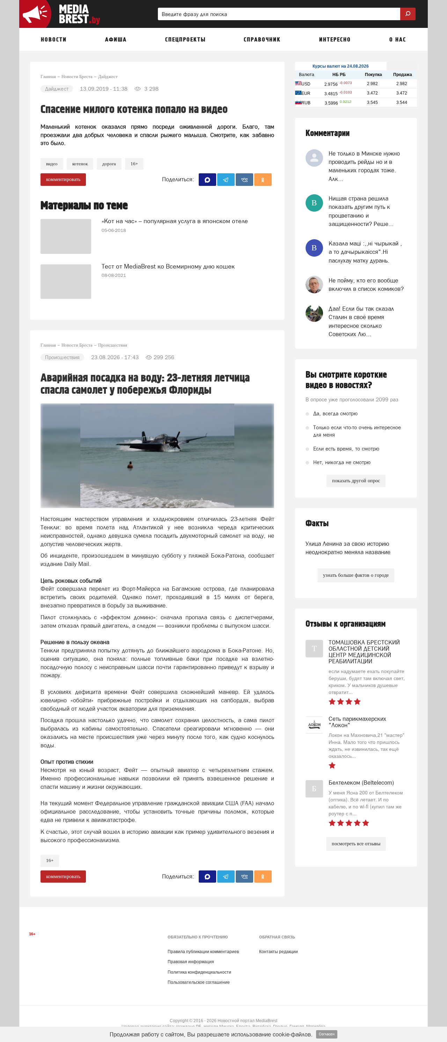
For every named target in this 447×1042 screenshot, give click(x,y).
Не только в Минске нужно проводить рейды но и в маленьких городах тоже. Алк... (364, 166)
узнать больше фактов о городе (356, 575)
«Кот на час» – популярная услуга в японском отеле (175, 221)
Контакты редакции (278, 951)
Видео (52, 163)
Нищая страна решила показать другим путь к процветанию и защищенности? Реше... (361, 211)
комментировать (63, 179)
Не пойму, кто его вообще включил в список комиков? (366, 284)
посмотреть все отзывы (356, 843)
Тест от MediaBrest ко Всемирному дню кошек (168, 266)
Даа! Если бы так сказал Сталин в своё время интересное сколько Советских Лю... (361, 321)
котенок (80, 163)
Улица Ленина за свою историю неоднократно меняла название (348, 548)
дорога (109, 163)
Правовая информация (191, 961)
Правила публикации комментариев (203, 951)
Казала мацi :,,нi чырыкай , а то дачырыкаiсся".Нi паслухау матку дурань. (365, 252)
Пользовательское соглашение (199, 982)
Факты (317, 524)
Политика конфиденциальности (199, 972)
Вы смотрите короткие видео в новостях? (346, 380)
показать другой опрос (356, 480)
